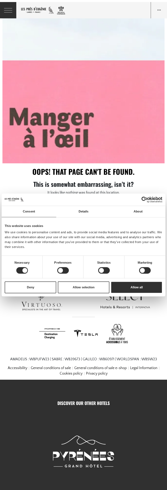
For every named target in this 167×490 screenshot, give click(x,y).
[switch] (63, 270)
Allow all (137, 287)
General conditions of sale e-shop (100, 368)
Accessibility (17, 368)
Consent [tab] (29, 211)
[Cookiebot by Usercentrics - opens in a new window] (144, 200)
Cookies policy (71, 374)
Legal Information (143, 368)
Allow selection (83, 287)
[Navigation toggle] (159, 10)
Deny (30, 287)
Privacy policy (97, 374)
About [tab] (138, 211)
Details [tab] (84, 211)
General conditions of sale (51, 368)
